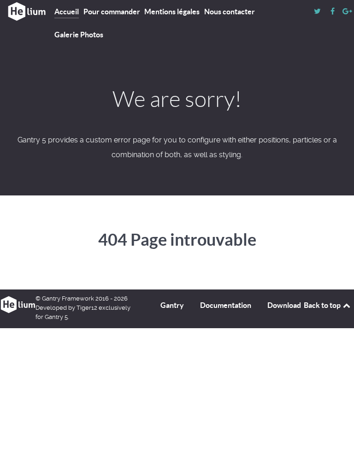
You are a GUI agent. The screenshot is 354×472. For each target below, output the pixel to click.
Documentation (225, 305)
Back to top (323, 305)
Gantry (172, 305)
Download (284, 305)
